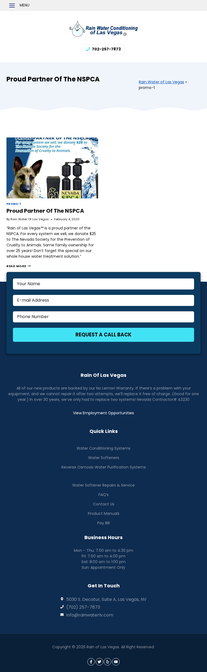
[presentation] (52, 168)
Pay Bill (103, 523)
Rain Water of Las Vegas (161, 82)
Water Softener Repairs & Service (103, 485)
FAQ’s (103, 494)
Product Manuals (103, 513)
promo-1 (13, 204)
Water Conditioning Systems (103, 448)
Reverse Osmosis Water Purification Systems (103, 467)
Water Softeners (103, 457)
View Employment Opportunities (103, 413)
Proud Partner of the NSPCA (45, 211)
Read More (18, 266)
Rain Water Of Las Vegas (30, 219)
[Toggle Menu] (12, 5)
